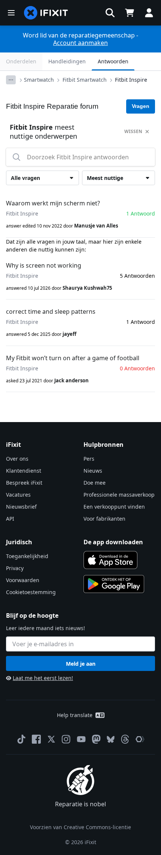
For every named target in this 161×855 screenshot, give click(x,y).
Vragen (140, 106)
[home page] (46, 12)
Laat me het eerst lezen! (43, 677)
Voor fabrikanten (104, 518)
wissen (133, 131)
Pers (88, 458)
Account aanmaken (80, 43)
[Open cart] (129, 12)
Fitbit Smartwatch (85, 79)
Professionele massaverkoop (119, 494)
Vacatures (18, 494)
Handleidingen (67, 61)
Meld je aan (80, 663)
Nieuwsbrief (21, 506)
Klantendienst (23, 470)
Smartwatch (39, 79)
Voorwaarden (22, 580)
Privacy (15, 568)
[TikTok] (21, 739)
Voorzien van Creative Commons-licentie (80, 827)
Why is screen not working (43, 265)
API (10, 518)
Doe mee (94, 482)
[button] (110, 12)
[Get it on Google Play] (113, 584)
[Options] (11, 79)
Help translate (74, 715)
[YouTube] (81, 739)
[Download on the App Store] (110, 560)
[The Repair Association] (140, 739)
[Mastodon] (96, 739)
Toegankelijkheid (27, 556)
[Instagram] (66, 739)
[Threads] (125, 739)
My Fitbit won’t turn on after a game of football (72, 358)
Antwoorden (113, 61)
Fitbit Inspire (131, 79)
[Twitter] (51, 739)
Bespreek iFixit (24, 482)
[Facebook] (36, 739)
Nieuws (92, 470)
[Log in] (149, 12)
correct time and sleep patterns (50, 311)
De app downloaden (113, 542)
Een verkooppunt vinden (114, 506)
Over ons (17, 458)
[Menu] (11, 12)
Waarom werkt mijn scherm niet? (53, 203)
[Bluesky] (111, 739)
